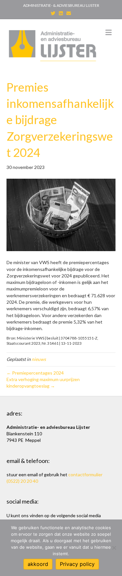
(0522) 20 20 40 (22, 481)
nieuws (39, 359)
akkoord (38, 564)
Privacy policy (77, 564)
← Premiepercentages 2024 (35, 373)
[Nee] (114, 547)
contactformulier (85, 474)
